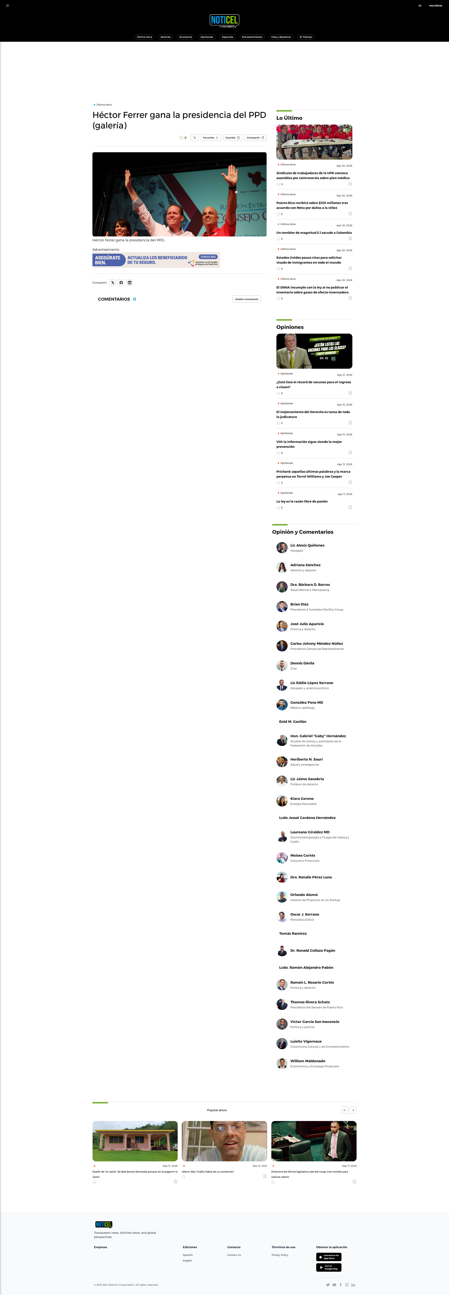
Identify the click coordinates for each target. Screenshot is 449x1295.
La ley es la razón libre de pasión (302, 501)
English (187, 1260)
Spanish (188, 1254)
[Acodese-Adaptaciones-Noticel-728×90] (179, 260)
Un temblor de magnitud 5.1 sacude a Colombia (314, 232)
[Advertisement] (224, 68)
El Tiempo (306, 36)
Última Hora (144, 36)
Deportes (227, 36)
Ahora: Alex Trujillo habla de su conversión (118, 1171)
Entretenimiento (252, 36)
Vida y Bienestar (281, 36)
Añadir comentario (246, 299)
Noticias (166, 36)
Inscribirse (435, 5)
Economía (185, 36)
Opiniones (207, 36)
